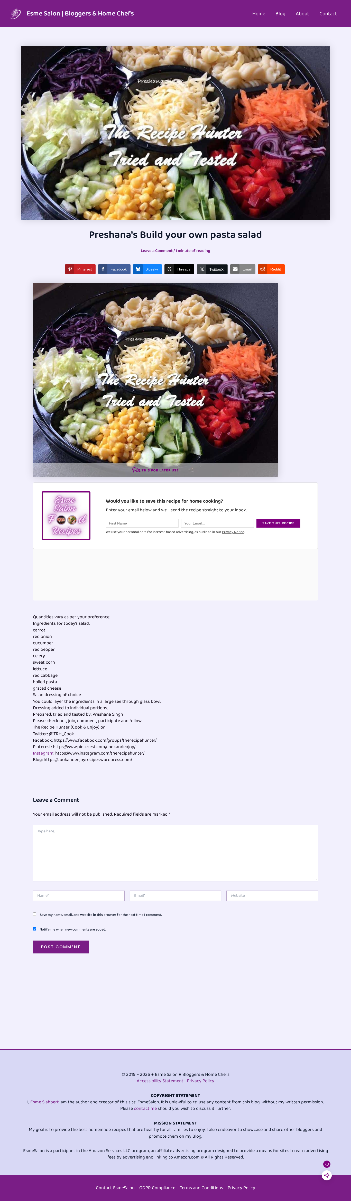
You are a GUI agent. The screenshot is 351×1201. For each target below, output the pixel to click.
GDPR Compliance (157, 1188)
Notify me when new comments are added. (73, 929)
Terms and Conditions (201, 1188)
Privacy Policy (200, 1081)
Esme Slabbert (44, 1102)
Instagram (43, 753)
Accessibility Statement (160, 1081)
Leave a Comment (157, 251)
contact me (145, 1108)
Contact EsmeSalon (115, 1188)
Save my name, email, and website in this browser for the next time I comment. (101, 915)
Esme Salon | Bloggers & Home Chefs (80, 13)
